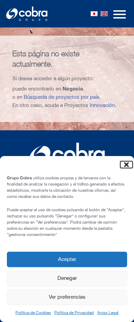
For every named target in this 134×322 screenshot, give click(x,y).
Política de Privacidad (74, 312)
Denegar (67, 278)
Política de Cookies (33, 312)
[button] (123, 164)
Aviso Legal (108, 312)
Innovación (102, 105)
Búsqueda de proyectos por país (62, 97)
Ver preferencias (67, 297)
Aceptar (67, 259)
